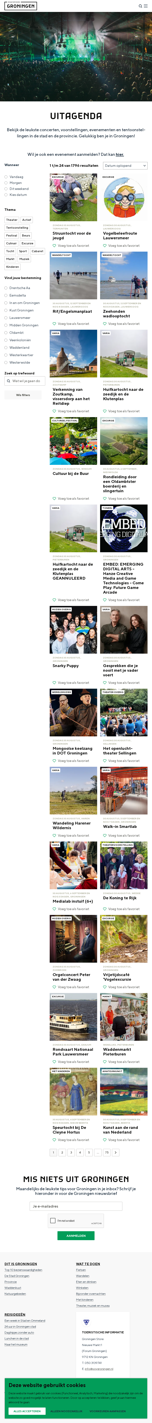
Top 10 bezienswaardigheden (23, 1270)
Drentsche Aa (19, 288)
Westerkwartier (21, 355)
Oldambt (16, 333)
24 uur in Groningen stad (20, 1326)
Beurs (26, 235)
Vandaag (16, 177)
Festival (11, 235)
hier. (120, 154)
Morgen (16, 183)
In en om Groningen (24, 303)
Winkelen (82, 1288)
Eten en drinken (86, 1282)
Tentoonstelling (17, 227)
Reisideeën (14, 1315)
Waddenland (19, 347)
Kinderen (12, 267)
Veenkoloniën (20, 340)
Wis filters (23, 395)
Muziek (24, 259)
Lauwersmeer (19, 318)
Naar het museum (15, 1344)
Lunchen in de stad (16, 1338)
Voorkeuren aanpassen (108, 1411)
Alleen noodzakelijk (66, 1411)
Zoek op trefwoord (19, 373)
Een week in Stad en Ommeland (24, 1320)
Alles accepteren (27, 1411)
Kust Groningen (21, 310)
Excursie (27, 243)
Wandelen (82, 1276)
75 (107, 1153)
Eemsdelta (17, 295)
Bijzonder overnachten (91, 1294)
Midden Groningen (24, 325)
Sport (23, 251)
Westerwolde (19, 362)
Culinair (11, 243)
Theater (11, 220)
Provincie (10, 1282)
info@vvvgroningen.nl (99, 1369)
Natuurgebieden (15, 1294)
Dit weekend (19, 189)
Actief (26, 220)
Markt (10, 259)
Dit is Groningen (20, 1264)
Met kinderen (84, 1299)
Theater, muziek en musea (93, 1305)
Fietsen (81, 1270)
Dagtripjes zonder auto (19, 1332)
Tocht (10, 251)
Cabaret (37, 251)
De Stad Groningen (16, 1276)
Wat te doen (88, 1264)
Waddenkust (12, 1288)
